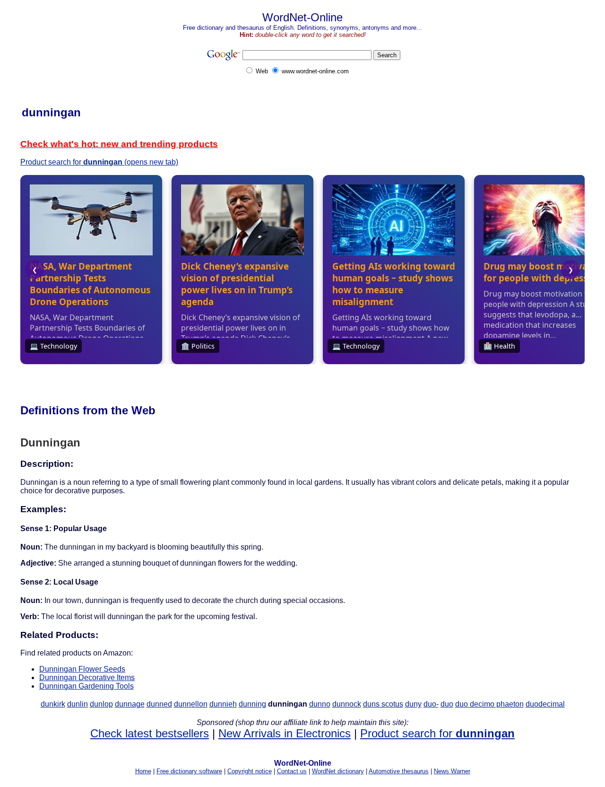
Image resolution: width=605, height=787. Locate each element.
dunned (159, 704)
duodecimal (545, 704)
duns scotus (383, 704)
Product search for (437, 733)
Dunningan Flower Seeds (82, 669)
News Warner (452, 771)
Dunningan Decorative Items (87, 677)
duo (447, 704)
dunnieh (223, 704)
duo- (431, 704)
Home (143, 771)
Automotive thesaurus (399, 771)
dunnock (346, 704)
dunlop (101, 704)
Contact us (292, 771)
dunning (252, 704)
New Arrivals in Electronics (284, 733)
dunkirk (53, 704)
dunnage (130, 704)
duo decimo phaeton (489, 704)
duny (413, 704)
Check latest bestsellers (149, 733)
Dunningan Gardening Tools (86, 686)
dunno (319, 704)
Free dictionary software (189, 771)
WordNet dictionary (338, 771)
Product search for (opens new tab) (99, 162)
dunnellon (190, 704)
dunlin (77, 704)
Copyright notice (249, 771)
